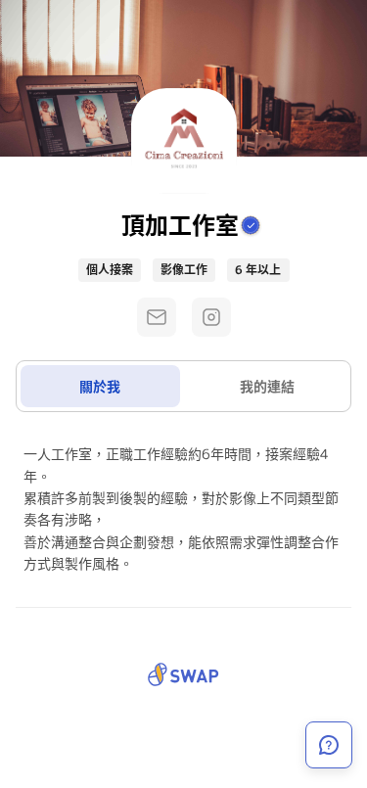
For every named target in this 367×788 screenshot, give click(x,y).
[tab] (100, 386)
